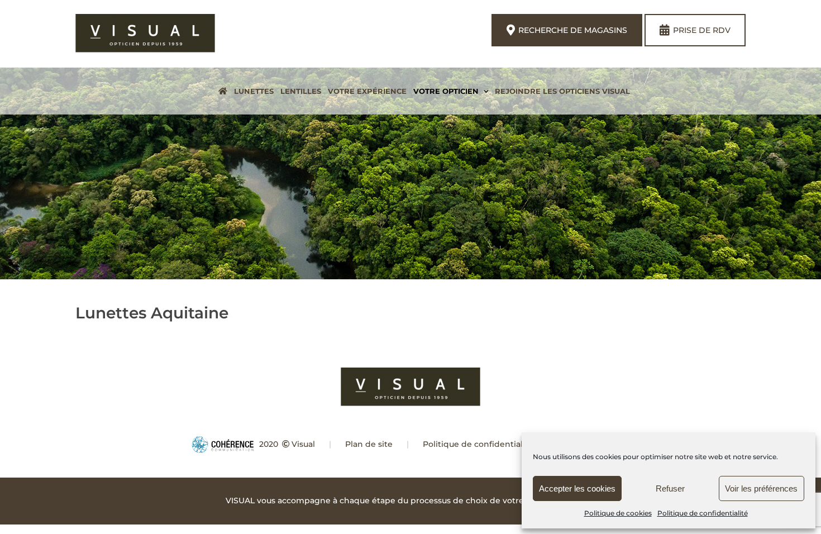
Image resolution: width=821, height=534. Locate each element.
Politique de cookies (618, 513)
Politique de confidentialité (702, 513)
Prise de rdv (702, 30)
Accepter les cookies (577, 488)
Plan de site (369, 444)
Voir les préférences (761, 488)
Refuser (670, 488)
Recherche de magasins (572, 30)
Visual (303, 444)
